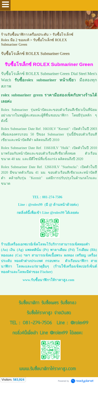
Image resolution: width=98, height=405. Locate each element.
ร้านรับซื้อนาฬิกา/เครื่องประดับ (24, 34)
